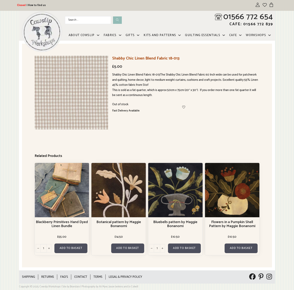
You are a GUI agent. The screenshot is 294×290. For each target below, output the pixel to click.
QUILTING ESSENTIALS (202, 35)
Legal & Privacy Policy (125, 276)
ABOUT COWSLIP (82, 35)
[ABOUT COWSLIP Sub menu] (98, 35)
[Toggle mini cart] (271, 4)
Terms (97, 276)
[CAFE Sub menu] (240, 35)
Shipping (28, 276)
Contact (80, 276)
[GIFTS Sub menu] (138, 35)
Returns (47, 276)
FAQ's (64, 276)
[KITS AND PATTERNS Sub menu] (179, 35)
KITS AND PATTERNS (160, 35)
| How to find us (36, 5)
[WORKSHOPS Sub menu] (269, 35)
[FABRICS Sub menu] (120, 35)
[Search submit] (117, 20)
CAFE (233, 35)
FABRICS (110, 35)
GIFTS (130, 35)
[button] (102, 61)
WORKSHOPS (256, 35)
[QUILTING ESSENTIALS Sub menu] (223, 35)
